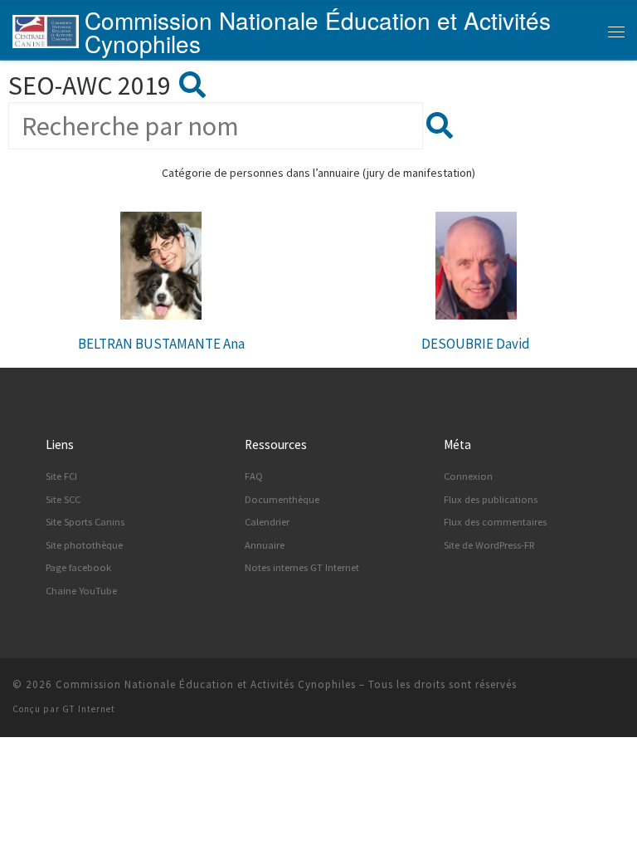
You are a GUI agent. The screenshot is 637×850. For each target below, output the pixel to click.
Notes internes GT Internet (302, 567)
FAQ (254, 476)
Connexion (468, 476)
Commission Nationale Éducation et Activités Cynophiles (206, 684)
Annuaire (264, 545)
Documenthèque (282, 499)
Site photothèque (84, 545)
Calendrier (267, 521)
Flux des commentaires (495, 521)
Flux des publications (490, 499)
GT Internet (88, 709)
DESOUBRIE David (475, 344)
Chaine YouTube (81, 590)
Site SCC (63, 499)
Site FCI (61, 476)
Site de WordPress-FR (489, 545)
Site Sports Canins (85, 521)
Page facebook (78, 567)
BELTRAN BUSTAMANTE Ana (161, 344)
